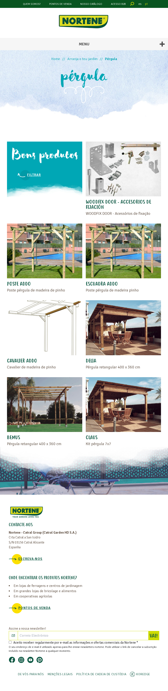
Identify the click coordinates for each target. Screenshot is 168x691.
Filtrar (34, 175)
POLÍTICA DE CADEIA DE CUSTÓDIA (101, 674)
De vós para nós (31, 674)
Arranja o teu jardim (82, 59)
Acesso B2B (118, 4)
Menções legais (60, 674)
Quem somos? (31, 4)
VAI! (154, 636)
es (140, 4)
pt (146, 4)
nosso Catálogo (91, 4)
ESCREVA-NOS (30, 559)
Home (55, 59)
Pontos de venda (60, 4)
